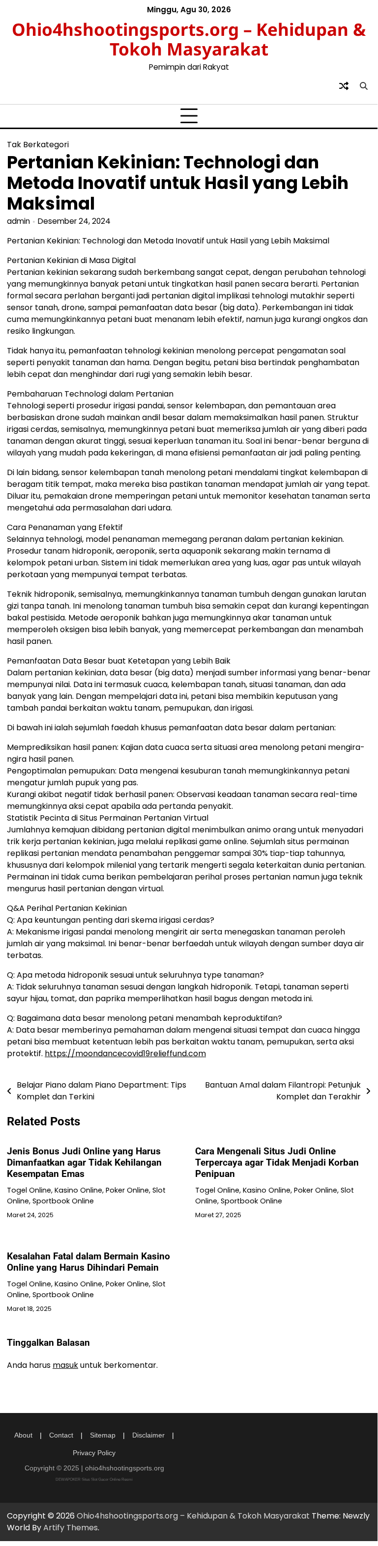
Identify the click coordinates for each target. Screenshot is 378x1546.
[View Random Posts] (343, 86)
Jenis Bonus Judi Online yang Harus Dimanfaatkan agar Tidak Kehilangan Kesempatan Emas (84, 1162)
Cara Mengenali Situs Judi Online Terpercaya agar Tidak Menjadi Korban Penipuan (277, 1162)
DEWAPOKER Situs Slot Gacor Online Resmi (94, 1479)
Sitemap (103, 1435)
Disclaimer (148, 1435)
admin (18, 221)
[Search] (363, 86)
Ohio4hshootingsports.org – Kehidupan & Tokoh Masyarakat (189, 39)
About (23, 1435)
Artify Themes (70, 1527)
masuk (65, 1365)
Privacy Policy (94, 1453)
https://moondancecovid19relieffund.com (125, 1053)
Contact (61, 1435)
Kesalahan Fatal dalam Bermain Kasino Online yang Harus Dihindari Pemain (88, 1262)
